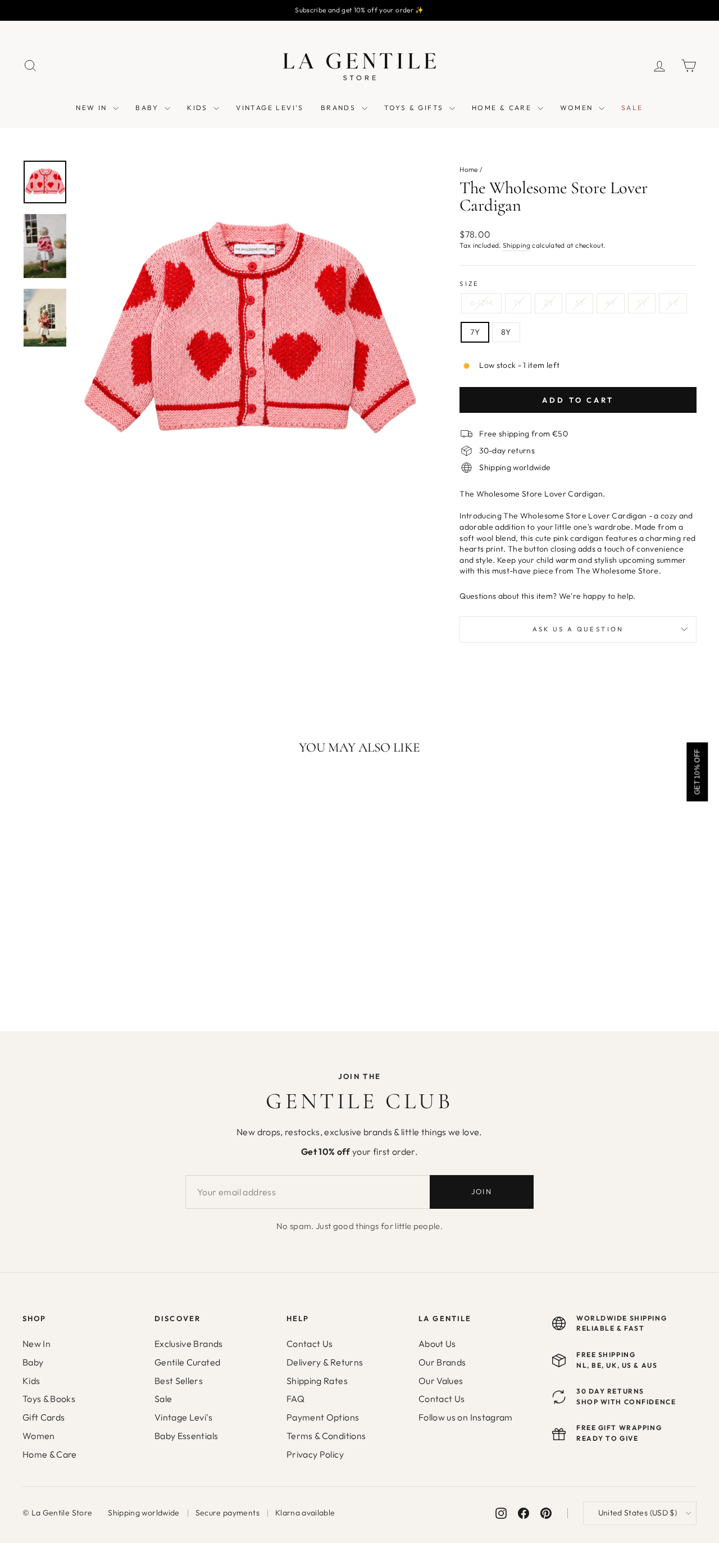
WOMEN (578, 107)
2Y (549, 303)
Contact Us (309, 1343)
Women (38, 1435)
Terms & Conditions (326, 1435)
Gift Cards (43, 1417)
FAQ (295, 1398)
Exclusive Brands (188, 1343)
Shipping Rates (317, 1380)
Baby (32, 1362)
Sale (163, 1398)
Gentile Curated (187, 1362)
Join (481, 1191)
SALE (632, 107)
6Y (673, 303)
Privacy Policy (315, 1454)
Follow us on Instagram (465, 1417)
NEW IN (93, 107)
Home (468, 169)
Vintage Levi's (183, 1417)
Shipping (516, 245)
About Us (437, 1343)
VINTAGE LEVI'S (270, 107)
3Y (579, 303)
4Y (611, 303)
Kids (31, 1380)
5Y (642, 303)
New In (36, 1343)
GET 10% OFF (697, 771)
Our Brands (442, 1362)
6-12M (481, 303)
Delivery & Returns (324, 1362)
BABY (148, 107)
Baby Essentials (186, 1435)
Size (469, 284)
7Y (475, 332)
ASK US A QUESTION (578, 629)
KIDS (199, 107)
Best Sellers (178, 1380)
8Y (506, 332)
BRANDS (340, 107)
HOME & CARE (503, 107)
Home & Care (49, 1454)
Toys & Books (48, 1398)
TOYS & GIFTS (415, 107)
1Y (518, 303)
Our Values (440, 1380)
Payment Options (322, 1417)
